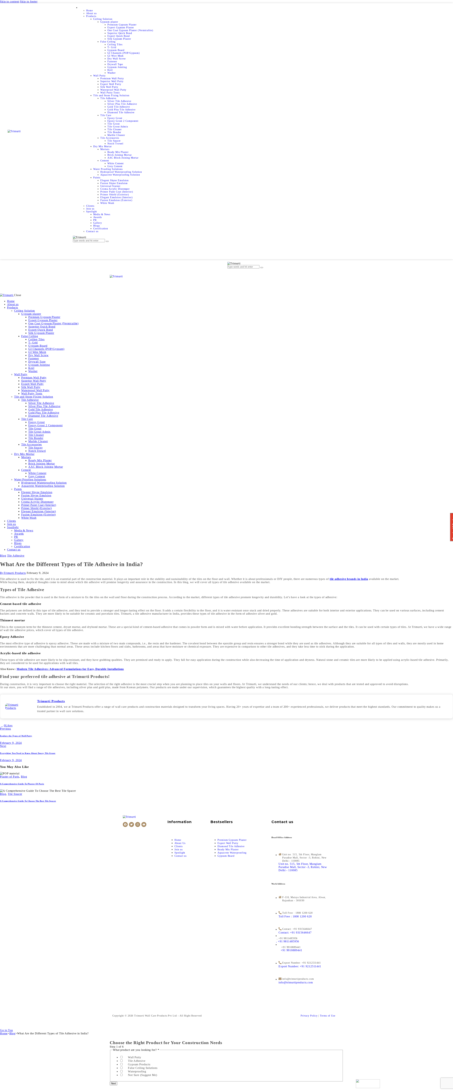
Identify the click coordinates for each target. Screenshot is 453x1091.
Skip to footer (29, 1)
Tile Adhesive (16, 555)
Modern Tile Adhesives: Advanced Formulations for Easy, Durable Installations (70, 669)
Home (4, 1033)
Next (113, 1083)
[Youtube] (143, 824)
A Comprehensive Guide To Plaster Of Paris (22, 784)
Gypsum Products (139, 1064)
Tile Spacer (15, 793)
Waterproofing (137, 1071)
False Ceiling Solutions (142, 1067)
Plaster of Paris (9, 776)
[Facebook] (125, 824)
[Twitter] (131, 824)
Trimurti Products (51, 701)
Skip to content (9, 1)
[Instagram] (137, 824)
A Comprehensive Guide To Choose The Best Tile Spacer (28, 801)
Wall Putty (134, 1057)
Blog (3, 555)
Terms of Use (327, 1015)
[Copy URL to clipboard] (26, 725)
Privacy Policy (309, 1015)
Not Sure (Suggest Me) (142, 1074)
